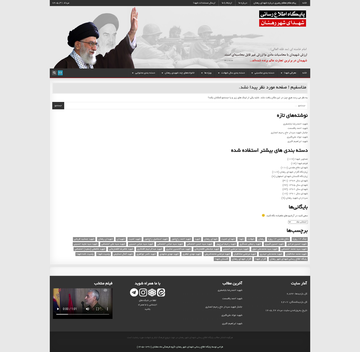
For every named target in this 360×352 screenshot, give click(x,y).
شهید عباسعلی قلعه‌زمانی (206, 249)
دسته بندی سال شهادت (233, 73)
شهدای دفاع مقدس (298, 167)
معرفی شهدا (290, 73)
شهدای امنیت (228, 239)
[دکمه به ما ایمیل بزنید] (60, 72)
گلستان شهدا (221, 259)
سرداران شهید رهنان (297, 198)
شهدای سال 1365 (298, 185)
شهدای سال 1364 (298, 180)
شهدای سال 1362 (298, 189)
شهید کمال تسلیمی (123, 254)
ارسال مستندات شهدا (204, 3)
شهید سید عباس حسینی (141, 244)
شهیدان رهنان (105, 239)
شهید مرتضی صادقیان (245, 254)
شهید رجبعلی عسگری (250, 244)
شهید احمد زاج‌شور (181, 239)
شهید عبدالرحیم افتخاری (149, 249)
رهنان (261, 239)
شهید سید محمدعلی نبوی (265, 249)
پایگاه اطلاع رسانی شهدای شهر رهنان (288, 259)
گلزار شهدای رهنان (241, 259)
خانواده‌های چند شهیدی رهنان (180, 73)
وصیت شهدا (103, 254)
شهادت (251, 239)
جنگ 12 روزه (300, 239)
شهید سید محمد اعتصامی (294, 249)
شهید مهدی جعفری (191, 254)
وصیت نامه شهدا (85, 254)
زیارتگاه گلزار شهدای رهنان (294, 172)
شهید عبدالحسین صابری (178, 249)
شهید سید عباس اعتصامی (170, 244)
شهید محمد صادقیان (296, 254)
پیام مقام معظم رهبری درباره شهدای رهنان (275, 3)
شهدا (241, 239)
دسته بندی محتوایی (145, 73)
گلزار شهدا (260, 259)
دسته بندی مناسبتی (264, 73)
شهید (197, 239)
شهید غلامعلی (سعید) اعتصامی (90, 249)
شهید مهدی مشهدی (169, 254)
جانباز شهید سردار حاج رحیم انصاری (289, 132)
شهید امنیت (135, 239)
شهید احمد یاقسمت (298, 128)
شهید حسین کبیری (274, 244)
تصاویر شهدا (301, 159)
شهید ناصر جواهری (146, 254)
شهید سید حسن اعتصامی (199, 244)
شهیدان (121, 239)
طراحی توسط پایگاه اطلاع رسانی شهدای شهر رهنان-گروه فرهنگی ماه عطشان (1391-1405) (180, 347)
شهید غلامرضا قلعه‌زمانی (121, 249)
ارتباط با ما (227, 3)
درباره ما (243, 3)
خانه (304, 3)
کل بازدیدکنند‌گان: (297, 302)
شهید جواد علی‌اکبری (297, 137)
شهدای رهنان (211, 239)
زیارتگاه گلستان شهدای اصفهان (292, 176)
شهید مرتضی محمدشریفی (217, 254)
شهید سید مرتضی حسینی (236, 249)
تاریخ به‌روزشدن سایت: (294, 310)
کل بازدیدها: (300, 293)
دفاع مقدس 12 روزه (278, 239)
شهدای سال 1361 (298, 193)
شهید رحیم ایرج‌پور (226, 244)
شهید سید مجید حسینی (86, 244)
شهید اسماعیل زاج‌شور (156, 239)
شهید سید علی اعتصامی (113, 244)
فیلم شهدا (302, 163)
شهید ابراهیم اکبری (298, 141)
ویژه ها (207, 73)
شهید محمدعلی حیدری (271, 254)
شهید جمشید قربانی (84, 239)
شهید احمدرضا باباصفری (295, 124)
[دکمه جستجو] (54, 72)
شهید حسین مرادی (297, 244)
